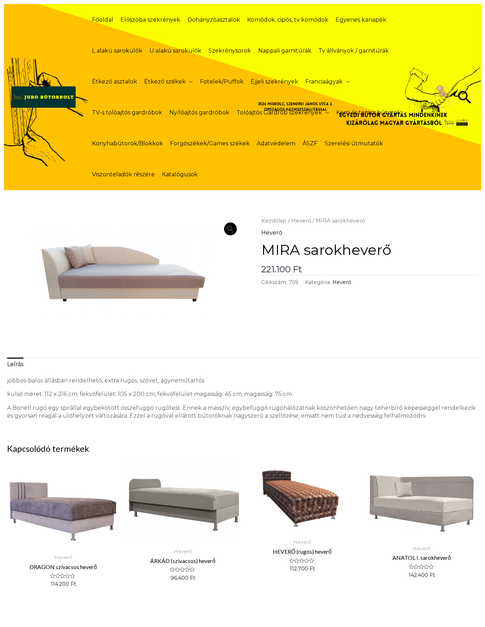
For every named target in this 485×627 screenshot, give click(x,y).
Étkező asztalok (114, 81)
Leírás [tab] (15, 364)
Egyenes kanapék (361, 19)
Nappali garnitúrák (284, 50)
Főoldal (102, 19)
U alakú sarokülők (175, 50)
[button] (465, 97)
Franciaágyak (324, 81)
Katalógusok (180, 174)
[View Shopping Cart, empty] (442, 97)
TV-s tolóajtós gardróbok (127, 112)
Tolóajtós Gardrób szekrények (279, 112)
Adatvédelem (276, 143)
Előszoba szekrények (150, 19)
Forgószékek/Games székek (210, 143)
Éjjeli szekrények (274, 81)
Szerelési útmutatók (354, 143)
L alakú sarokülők (117, 50)
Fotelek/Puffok (222, 81)
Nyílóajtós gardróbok (199, 112)
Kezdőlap (274, 221)
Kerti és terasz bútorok (368, 112)
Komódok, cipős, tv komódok (287, 19)
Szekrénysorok (229, 50)
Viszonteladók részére (123, 174)
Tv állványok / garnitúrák (353, 50)
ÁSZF (310, 143)
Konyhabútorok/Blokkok (127, 143)
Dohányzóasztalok (213, 19)
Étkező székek (165, 81)
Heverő (301, 221)
